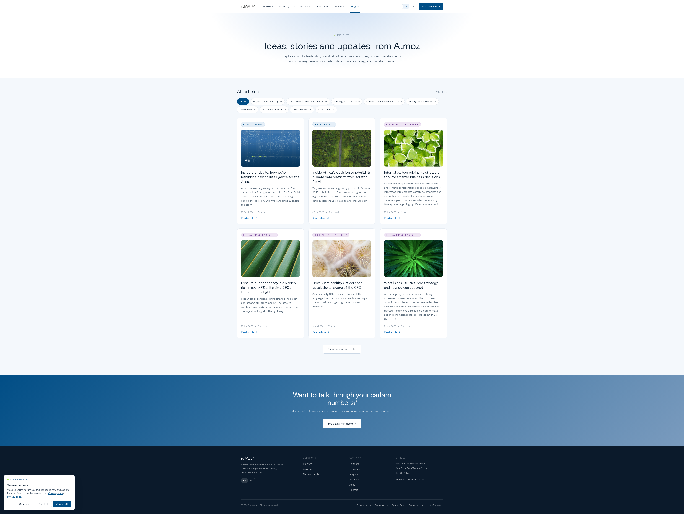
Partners (340, 6)
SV (412, 6)
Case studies (248, 109)
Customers (323, 6)
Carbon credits (303, 6)
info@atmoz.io (416, 479)
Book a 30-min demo (340, 423)
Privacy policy (364, 505)
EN (405, 6)
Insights (355, 6)
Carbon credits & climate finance (308, 101)
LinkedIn (400, 479)
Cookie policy (381, 505)
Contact (353, 489)
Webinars (354, 479)
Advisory (284, 6)
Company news (302, 109)
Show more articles (342, 348)
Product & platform (274, 109)
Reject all (43, 504)
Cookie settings (416, 505)
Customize (25, 504)
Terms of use (398, 505)
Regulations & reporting (267, 101)
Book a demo (429, 6)
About (352, 484)
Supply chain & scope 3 (422, 101)
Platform (268, 6)
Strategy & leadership (347, 101)
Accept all (62, 504)
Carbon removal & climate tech (384, 101)
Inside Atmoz (326, 109)
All (243, 101)
